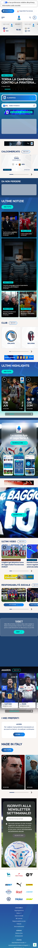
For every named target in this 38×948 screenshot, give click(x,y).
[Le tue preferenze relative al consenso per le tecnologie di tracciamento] (35, 945)
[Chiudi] (30, 476)
